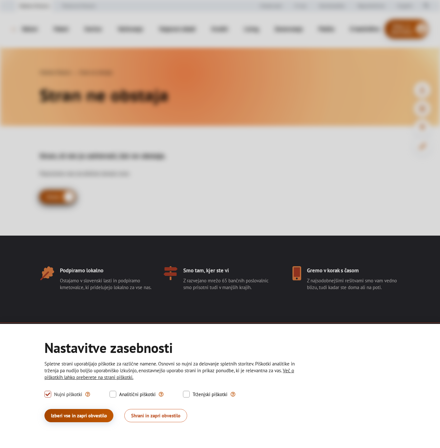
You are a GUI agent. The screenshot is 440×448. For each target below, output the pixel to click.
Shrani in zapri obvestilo (155, 416)
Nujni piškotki (68, 394)
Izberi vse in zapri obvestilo (79, 416)
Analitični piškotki (137, 394)
